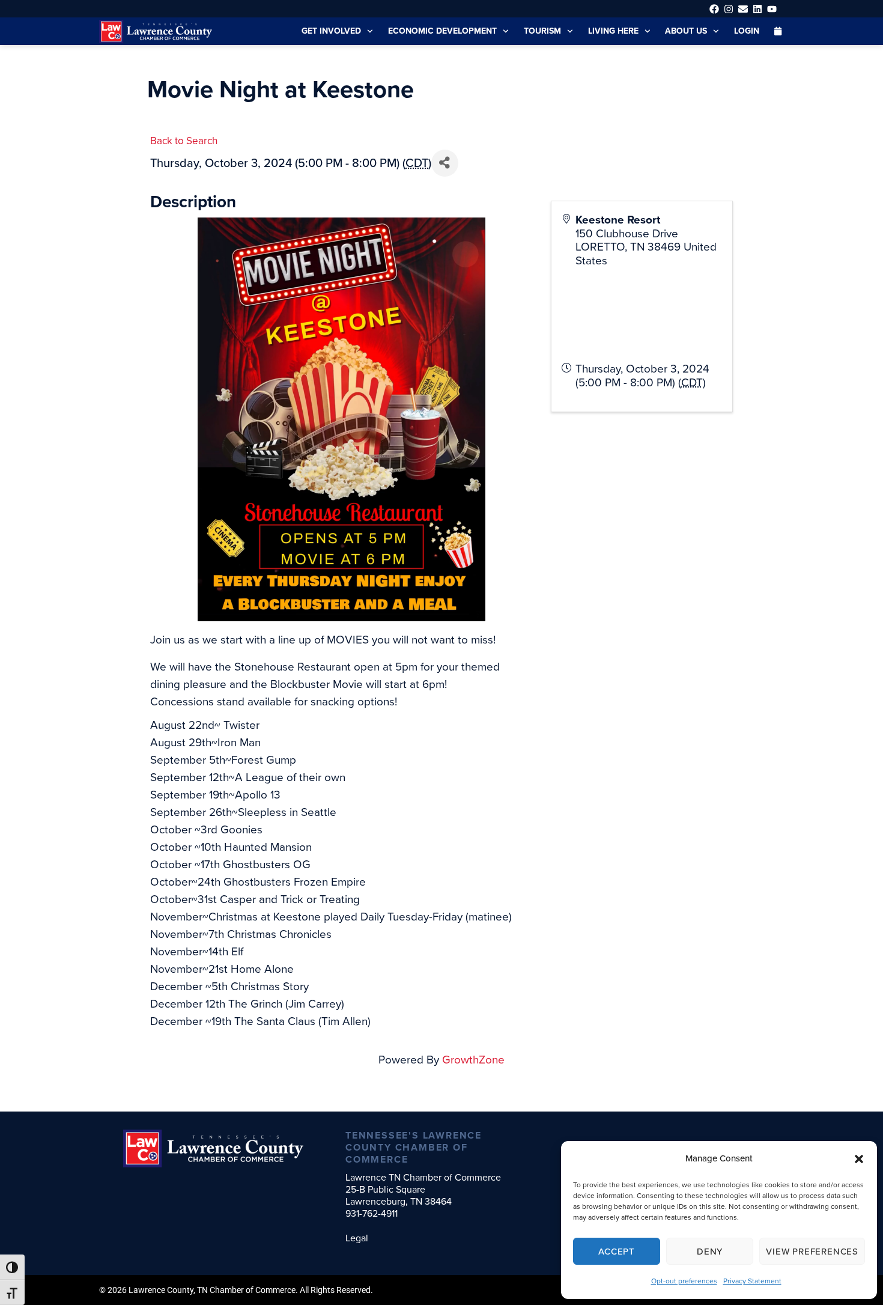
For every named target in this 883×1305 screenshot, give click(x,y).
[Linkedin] (757, 8)
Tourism (542, 31)
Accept (616, 1251)
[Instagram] (728, 8)
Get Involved (331, 31)
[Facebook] (714, 8)
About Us (686, 31)
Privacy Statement (752, 1281)
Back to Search (183, 140)
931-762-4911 (371, 1213)
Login (746, 31)
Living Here (613, 31)
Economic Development (442, 31)
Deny (710, 1251)
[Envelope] (742, 8)
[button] (859, 1159)
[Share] (444, 163)
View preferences (812, 1251)
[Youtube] (772, 8)
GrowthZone (473, 1059)
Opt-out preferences (684, 1281)
